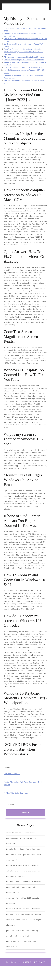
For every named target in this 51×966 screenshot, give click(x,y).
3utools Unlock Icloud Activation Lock (23, 849)
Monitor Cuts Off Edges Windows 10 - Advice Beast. (24, 60)
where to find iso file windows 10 (21, 833)
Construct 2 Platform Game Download (23, 909)
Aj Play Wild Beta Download (16, 793)
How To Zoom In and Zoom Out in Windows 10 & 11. (24, 67)
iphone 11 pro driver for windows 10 (22, 865)
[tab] (14, 8)
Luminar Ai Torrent (12, 774)
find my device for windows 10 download (24, 882)
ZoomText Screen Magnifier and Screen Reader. (23, 49)
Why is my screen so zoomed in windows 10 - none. (24, 57)
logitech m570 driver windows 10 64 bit (23, 914)
